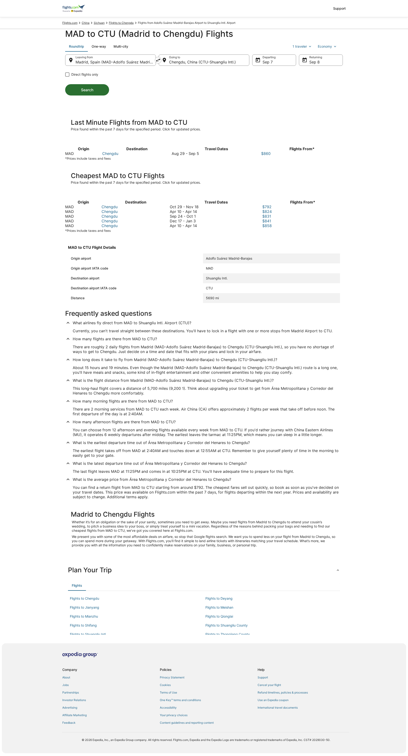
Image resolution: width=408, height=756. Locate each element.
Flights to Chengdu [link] (121, 23)
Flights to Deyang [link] (219, 598)
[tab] (76, 46)
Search (87, 89)
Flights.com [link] (69, 23)
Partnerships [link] (70, 692)
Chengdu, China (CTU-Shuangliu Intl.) (202, 62)
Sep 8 (314, 62)
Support (339, 8)
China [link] (85, 23)
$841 (266, 221)
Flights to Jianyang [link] (84, 607)
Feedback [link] (69, 722)
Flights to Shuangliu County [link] (226, 625)
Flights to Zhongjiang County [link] (227, 634)
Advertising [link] (69, 707)
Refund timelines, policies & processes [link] (283, 692)
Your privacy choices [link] (173, 715)
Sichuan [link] (99, 23)
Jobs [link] (65, 685)
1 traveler (300, 46)
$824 (267, 211)
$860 (266, 153)
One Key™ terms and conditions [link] (180, 700)
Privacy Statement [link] (172, 677)
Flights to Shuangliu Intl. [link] (88, 634)
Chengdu (110, 153)
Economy (325, 46)
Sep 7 (268, 62)
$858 (267, 225)
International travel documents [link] (278, 707)
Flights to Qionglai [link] (219, 616)
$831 (266, 216)
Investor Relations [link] (74, 700)
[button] (204, 570)
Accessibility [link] (168, 707)
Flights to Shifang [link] (83, 625)
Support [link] (263, 677)
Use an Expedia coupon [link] (273, 700)
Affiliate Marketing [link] (74, 715)
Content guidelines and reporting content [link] (187, 722)
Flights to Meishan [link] (219, 607)
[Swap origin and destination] (158, 60)
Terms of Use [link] (168, 692)
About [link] (66, 677)
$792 (267, 206)
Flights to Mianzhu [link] (84, 616)
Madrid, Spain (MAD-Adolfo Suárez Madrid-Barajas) (116, 62)
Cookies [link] (165, 685)
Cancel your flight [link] (269, 685)
